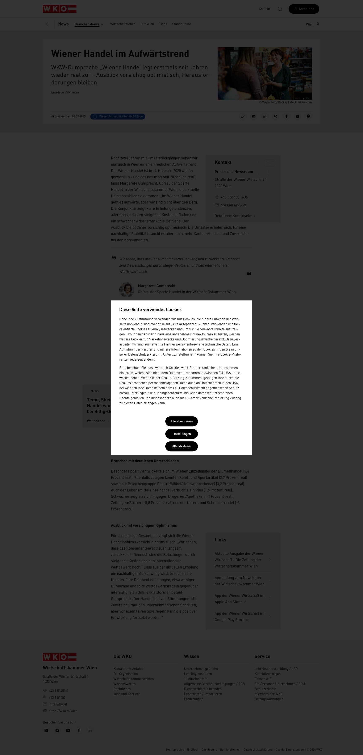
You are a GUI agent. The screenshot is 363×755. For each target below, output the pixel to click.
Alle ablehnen (181, 446)
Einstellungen (181, 434)
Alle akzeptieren (182, 421)
